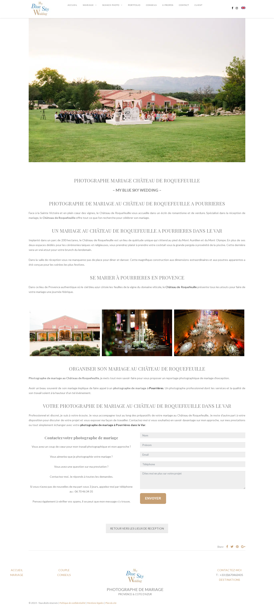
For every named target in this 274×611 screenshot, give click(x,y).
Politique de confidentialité (72, 602)
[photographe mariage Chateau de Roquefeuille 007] (209, 333)
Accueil (72, 5)
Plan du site (111, 602)
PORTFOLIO (134, 5)
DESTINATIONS (229, 579)
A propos (167, 5)
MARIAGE (88, 5)
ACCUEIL (17, 570)
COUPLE (64, 570)
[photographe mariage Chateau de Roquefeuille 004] (65, 333)
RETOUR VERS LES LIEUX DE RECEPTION (137, 528)
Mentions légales (95, 602)
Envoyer (153, 498)
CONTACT (184, 5)
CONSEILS (151, 5)
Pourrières (156, 388)
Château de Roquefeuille (181, 287)
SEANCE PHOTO (110, 5)
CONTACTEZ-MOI (229, 570)
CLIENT (198, 5)
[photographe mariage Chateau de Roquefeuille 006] (137, 333)
